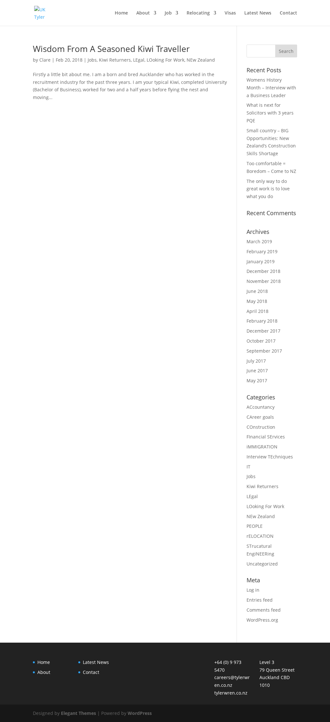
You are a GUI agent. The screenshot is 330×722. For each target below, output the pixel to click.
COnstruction (261, 427)
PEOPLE (255, 526)
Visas (230, 13)
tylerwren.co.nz (231, 693)
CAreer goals (260, 417)
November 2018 (264, 281)
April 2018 (257, 311)
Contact (288, 13)
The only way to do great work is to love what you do (268, 189)
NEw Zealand (201, 60)
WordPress (140, 713)
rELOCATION (260, 536)
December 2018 (263, 271)
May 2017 (257, 380)
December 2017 (263, 331)
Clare (45, 60)
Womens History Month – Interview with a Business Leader (271, 87)
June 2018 (257, 291)
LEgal (138, 60)
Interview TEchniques (270, 457)
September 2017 (264, 351)
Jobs (92, 60)
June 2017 (257, 370)
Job (168, 13)
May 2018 (257, 301)
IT (248, 467)
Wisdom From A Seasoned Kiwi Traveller (111, 49)
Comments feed (264, 610)
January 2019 (261, 261)
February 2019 (262, 251)
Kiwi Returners (115, 60)
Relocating (198, 13)
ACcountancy (261, 407)
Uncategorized (262, 564)
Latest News (257, 13)
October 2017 (261, 341)
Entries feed (260, 600)
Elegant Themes (78, 713)
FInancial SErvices (266, 437)
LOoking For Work (165, 60)
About (143, 13)
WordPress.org (262, 620)
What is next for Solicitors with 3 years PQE (270, 113)
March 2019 (259, 241)
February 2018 (262, 321)
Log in (253, 590)
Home (121, 13)
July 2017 (256, 361)
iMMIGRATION (262, 447)
